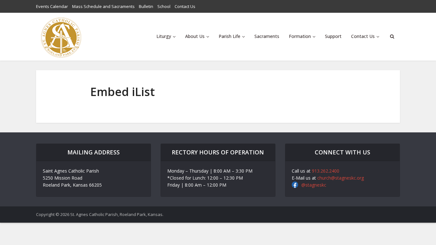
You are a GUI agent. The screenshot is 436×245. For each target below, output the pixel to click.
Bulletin (146, 6)
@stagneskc (313, 185)
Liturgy (163, 36)
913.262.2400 (325, 171)
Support (333, 36)
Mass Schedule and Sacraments (103, 6)
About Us (195, 36)
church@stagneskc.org (340, 178)
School (163, 6)
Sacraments (266, 36)
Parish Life (229, 36)
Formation (300, 36)
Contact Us (185, 6)
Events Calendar (52, 6)
